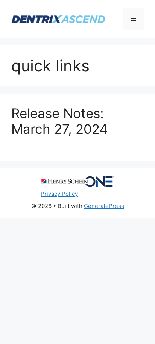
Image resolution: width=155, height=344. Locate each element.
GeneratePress (104, 205)
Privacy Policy (59, 193)
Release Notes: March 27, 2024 (59, 121)
